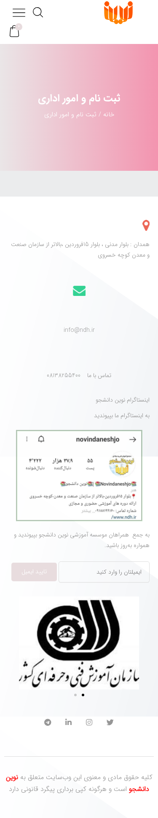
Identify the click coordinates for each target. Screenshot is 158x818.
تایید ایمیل (34, 571)
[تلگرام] (47, 723)
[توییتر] (110, 723)
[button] (14, 31)
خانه (108, 114)
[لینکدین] (68, 723)
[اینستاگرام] (89, 723)
